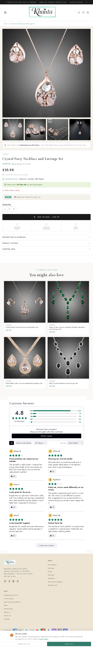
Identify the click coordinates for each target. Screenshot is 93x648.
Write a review (46, 436)
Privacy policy (43, 639)
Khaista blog (8, 609)
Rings (50, 571)
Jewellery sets (52, 585)
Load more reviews (46, 545)
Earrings (51, 568)
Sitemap (6, 619)
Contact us (7, 616)
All (12, 443)
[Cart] (88, 13)
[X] (17, 581)
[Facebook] (9, 581)
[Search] (79, 13)
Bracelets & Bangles (55, 582)
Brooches (51, 575)
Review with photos (23, 443)
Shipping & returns (11, 595)
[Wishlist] (83, 13)
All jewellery (52, 565)
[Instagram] (5, 581)
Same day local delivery (12, 602)
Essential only (24, 644)
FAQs (5, 605)
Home (6, 24)
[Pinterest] (13, 581)
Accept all (69, 644)
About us (7, 612)
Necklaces (51, 578)
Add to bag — (48, 217)
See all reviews (17, 164)
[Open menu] (5, 12)
